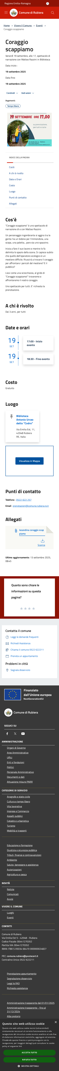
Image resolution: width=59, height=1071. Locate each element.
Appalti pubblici (15, 816)
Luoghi (10, 912)
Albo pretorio (13, 1016)
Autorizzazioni (14, 869)
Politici (10, 767)
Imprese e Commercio (18, 811)
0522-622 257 (23, 500)
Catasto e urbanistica (18, 821)
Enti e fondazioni (15, 762)
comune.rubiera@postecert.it (22, 956)
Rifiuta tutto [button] (29, 1059)
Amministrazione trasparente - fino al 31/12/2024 (26, 1009)
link (20, 1046)
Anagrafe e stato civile (18, 796)
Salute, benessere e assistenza (22, 865)
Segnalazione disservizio (19, 978)
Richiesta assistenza (17, 988)
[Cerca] (52, 13)
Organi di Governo (16, 748)
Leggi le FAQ (13, 983)
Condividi (11, 93)
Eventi (39, 25)
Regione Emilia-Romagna (18, 3)
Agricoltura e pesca (17, 874)
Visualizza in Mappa (29, 461)
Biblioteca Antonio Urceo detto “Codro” (24, 419)
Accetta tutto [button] (29, 1052)
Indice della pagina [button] (19, 157)
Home (7, 25)
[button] (29, 1066)
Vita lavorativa (14, 806)
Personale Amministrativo (20, 772)
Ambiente (12, 860)
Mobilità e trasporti (17, 830)
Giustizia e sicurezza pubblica (22, 850)
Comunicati (13, 894)
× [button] (55, 1022)
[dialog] (29, 1045)
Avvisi (10, 899)
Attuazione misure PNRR (20, 782)
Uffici (9, 757)
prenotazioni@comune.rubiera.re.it (31, 506)
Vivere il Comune (23, 25)
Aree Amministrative (17, 752)
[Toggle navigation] (6, 12)
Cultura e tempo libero (18, 801)
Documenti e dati (16, 777)
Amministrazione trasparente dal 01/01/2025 (30, 1003)
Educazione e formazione (20, 845)
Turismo (11, 826)
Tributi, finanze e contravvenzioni (24, 855)
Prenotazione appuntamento (21, 973)
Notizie (10, 889)
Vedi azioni (26, 93)
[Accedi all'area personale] (47, 3)
